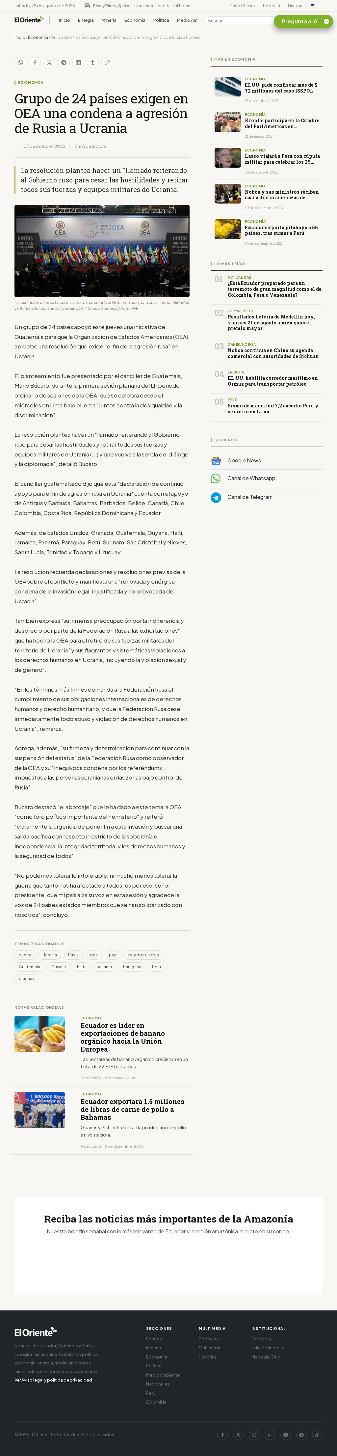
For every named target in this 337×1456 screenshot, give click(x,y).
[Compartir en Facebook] (35, 63)
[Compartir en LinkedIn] (78, 63)
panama (104, 966)
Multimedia (210, 1347)
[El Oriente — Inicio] (29, 20)
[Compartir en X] (49, 63)
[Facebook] (222, 1435)
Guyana (58, 966)
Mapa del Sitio (265, 1357)
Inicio (64, 20)
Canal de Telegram (249, 496)
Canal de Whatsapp (250, 478)
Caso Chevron (243, 5)
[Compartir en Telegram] (64, 63)
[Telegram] (301, 1435)
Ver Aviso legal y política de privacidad (53, 1380)
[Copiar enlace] (107, 63)
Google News (243, 460)
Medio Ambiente (194, 20)
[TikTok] (317, 1435)
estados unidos (143, 954)
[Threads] (270, 1435)
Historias (297, 5)
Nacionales (157, 1384)
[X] (238, 1435)
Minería (109, 20)
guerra (25, 954)
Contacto (261, 1338)
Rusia (73, 954)
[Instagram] (254, 1435)
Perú (156, 966)
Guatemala (29, 966)
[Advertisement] (267, 574)
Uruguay (26, 978)
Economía (134, 20)
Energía (86, 20)
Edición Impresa (267, 1347)
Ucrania (49, 954)
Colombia (156, 1402)
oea (94, 954)
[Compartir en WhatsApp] (20, 63)
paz (112, 954)
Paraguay (132, 966)
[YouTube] (285, 1435)
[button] (313, 6)
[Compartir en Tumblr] (93, 63)
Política (161, 20)
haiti (81, 966)
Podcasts (273, 5)
